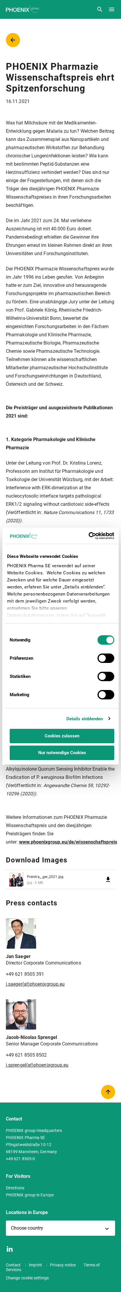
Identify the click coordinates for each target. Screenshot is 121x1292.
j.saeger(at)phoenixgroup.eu (35, 984)
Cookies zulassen (62, 736)
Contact (14, 1265)
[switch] (106, 658)
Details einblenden (84, 718)
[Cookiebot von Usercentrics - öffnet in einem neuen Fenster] (88, 536)
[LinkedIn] (10, 1248)
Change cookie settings (27, 1278)
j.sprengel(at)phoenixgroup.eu (37, 1065)
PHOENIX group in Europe (30, 1195)
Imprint (36, 1265)
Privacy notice (63, 1265)
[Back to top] (108, 1092)
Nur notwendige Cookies (62, 752)
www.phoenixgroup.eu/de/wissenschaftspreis (68, 842)
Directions (15, 1187)
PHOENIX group (23, 9)
